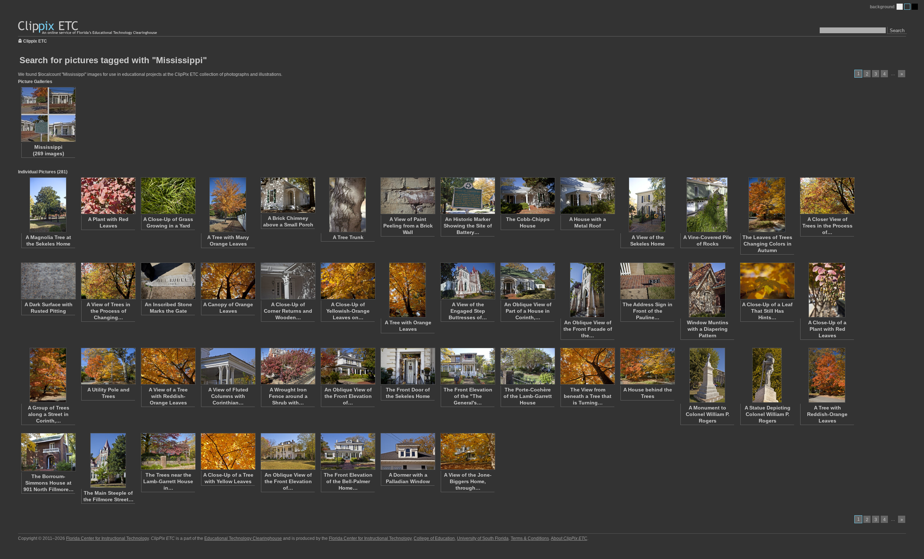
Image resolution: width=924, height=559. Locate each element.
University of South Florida (483, 538)
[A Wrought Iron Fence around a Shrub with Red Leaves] (288, 366)
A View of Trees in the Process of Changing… (108, 311)
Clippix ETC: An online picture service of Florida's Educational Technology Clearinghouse (88, 28)
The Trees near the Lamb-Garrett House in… (168, 481)
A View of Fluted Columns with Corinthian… (228, 396)
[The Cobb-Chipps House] (527, 195)
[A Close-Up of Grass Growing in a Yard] (168, 195)
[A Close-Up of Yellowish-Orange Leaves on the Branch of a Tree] (348, 281)
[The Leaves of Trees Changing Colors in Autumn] (767, 204)
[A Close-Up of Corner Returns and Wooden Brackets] (288, 281)
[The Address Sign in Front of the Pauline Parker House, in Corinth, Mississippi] (647, 281)
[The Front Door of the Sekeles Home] (407, 366)
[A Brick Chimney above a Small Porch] (288, 195)
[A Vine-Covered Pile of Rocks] (707, 204)
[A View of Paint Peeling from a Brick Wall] (407, 195)
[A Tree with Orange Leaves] (407, 290)
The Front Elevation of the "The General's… (468, 396)
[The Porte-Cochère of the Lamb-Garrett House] (527, 366)
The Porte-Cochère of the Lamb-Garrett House (528, 396)
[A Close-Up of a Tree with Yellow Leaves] (228, 451)
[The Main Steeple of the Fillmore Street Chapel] (108, 460)
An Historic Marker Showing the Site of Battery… (468, 225)
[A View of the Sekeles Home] (647, 204)
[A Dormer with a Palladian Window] (407, 451)
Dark (915, 7)
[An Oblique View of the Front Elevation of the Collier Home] (288, 451)
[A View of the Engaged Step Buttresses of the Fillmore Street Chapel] (467, 281)
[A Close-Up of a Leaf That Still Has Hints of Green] (767, 281)
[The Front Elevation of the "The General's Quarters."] (467, 366)
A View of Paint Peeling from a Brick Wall (408, 225)
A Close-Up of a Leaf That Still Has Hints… (767, 311)
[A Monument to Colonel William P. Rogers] (707, 375)
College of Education (434, 538)
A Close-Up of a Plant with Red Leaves (827, 329)
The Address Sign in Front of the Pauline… (647, 311)
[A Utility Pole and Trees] (108, 366)
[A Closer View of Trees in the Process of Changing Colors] (827, 195)
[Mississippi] (48, 114)
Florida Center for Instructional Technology (107, 538)
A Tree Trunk (348, 237)
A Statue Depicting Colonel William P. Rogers (767, 414)
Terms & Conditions (530, 538)
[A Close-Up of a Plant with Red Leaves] (827, 290)
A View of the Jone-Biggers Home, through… (468, 481)
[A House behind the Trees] (647, 366)
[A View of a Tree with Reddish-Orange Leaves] (168, 366)
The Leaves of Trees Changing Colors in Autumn (767, 243)
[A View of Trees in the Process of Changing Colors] (108, 281)
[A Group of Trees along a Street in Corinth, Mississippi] (48, 375)
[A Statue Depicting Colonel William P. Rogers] (767, 375)
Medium (907, 7)
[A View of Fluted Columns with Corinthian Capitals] (228, 366)
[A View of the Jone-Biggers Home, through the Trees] (467, 451)
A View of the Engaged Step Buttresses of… (468, 311)
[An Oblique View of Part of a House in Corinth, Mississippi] (527, 281)
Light (900, 7)
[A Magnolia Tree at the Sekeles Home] (48, 204)
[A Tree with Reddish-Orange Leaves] (827, 375)
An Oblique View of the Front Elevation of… (348, 396)
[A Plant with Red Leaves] (108, 195)
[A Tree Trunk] (348, 204)
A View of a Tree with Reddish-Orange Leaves (168, 396)
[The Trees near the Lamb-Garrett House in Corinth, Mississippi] (168, 451)
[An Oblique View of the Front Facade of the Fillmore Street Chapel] (587, 290)
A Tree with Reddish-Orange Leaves (827, 414)
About (569, 538)
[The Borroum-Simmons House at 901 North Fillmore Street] (48, 452)
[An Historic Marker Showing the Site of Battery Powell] (467, 195)
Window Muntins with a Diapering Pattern (707, 329)
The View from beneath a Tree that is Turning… (587, 396)
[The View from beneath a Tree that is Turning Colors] (587, 366)
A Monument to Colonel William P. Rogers (707, 414)
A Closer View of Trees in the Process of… (827, 225)
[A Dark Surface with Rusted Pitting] (48, 281)
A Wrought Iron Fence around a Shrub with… (288, 396)
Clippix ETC (35, 41)
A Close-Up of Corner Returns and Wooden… (288, 311)
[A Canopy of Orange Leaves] (228, 281)
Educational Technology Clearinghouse (243, 538)
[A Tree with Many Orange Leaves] (228, 204)
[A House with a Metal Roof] (587, 195)
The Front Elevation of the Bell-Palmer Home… (348, 481)
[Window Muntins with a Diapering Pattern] (707, 290)
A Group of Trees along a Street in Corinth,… (48, 414)
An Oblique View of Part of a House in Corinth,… (528, 311)
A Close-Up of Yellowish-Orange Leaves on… (348, 311)
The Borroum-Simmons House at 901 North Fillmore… (48, 482)
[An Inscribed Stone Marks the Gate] (168, 281)
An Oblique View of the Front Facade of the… (587, 329)
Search (897, 30)
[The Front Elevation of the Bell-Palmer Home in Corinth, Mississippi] (348, 451)
